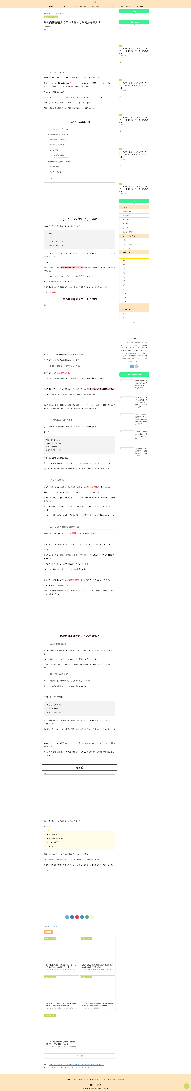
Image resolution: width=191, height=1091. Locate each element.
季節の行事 (95, 6)
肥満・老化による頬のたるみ (59, 140)
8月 (124, 285)
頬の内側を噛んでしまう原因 (58, 134)
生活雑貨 (125, 224)
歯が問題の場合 (55, 167)
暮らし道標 (95, 1084)
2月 (124, 261)
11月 (124, 297)
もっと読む (80, 1056)
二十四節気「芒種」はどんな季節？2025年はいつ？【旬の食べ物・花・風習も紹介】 (133, 85)
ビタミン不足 (54, 150)
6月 (124, 277)
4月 (124, 269)
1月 (124, 256)
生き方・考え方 (128, 232)
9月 (124, 289)
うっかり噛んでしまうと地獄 (58, 129)
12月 (124, 301)
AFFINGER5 (104, 1088)
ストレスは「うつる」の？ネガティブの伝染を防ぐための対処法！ (71, 1067)
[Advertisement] (79, 200)
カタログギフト (128, 248)
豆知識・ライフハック (51, 926)
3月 (124, 265)
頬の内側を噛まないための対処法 (59, 161)
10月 (124, 293)
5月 (124, 273)
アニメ (125, 318)
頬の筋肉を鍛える (55, 172)
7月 (124, 281)
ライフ (66, 6)
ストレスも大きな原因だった (59, 155)
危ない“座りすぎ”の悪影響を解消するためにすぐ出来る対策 (141, 452)
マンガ (125, 314)
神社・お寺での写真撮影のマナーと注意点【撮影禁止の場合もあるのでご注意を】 (141, 419)
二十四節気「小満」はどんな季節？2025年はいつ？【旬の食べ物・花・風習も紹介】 (133, 120)
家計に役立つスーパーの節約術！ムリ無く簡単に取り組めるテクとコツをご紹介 (141, 402)
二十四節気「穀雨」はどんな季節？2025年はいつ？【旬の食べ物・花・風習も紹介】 (133, 189)
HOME (51, 6)
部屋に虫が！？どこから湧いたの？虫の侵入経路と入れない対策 (141, 384)
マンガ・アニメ (125, 6)
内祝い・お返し (128, 244)
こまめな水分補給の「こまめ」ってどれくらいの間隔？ (141, 435)
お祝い (125, 240)
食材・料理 (126, 220)
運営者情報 (140, 6)
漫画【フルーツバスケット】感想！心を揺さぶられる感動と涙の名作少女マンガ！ (76, 1065)
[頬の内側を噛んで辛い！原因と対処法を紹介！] (82, 917)
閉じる (87, 122)
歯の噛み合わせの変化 (57, 145)
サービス (125, 228)
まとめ (50, 178)
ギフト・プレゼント (80, 6)
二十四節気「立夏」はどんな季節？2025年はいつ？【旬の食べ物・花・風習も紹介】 (133, 154)
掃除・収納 (126, 215)
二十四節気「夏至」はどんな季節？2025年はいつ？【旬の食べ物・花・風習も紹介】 (133, 51)
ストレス (110, 6)
